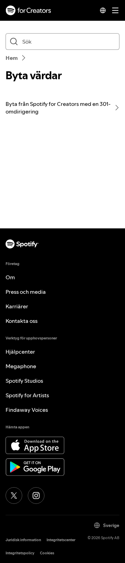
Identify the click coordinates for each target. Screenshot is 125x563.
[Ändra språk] (103, 10)
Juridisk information (23, 540)
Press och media (26, 292)
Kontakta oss (22, 321)
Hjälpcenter (20, 351)
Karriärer (17, 306)
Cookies (47, 553)
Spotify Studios (24, 380)
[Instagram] (36, 495)
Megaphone (21, 366)
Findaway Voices (27, 410)
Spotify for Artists (27, 395)
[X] (14, 495)
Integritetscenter (61, 540)
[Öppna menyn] (115, 10)
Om (10, 277)
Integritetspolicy (20, 553)
